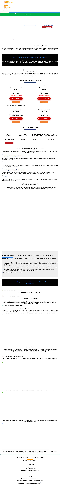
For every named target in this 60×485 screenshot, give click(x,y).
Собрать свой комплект (16, 98)
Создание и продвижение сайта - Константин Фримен (29, 483)
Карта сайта (30, 476)
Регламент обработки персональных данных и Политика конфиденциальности (30, 480)
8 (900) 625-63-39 (49, 25)
